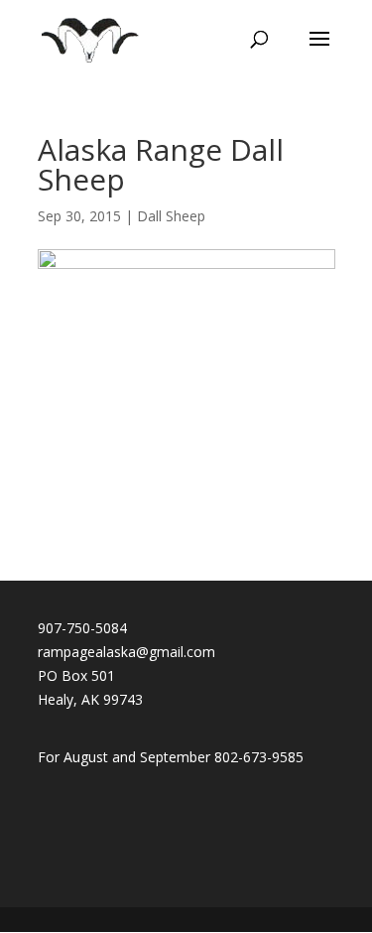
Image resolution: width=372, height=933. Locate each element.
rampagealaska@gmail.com (126, 651)
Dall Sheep (171, 215)
